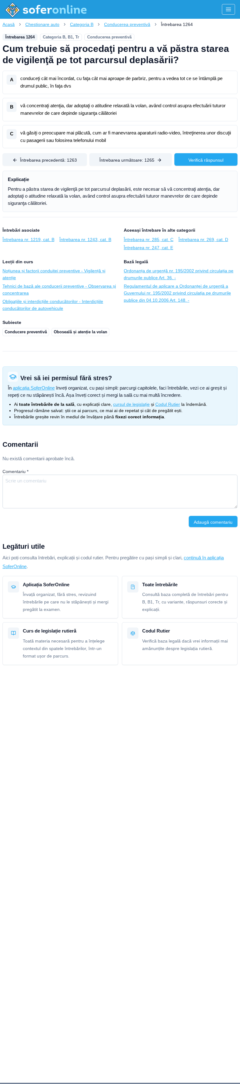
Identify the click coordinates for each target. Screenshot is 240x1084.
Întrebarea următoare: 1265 (126, 160)
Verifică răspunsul (205, 160)
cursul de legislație (131, 404)
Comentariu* (15, 471)
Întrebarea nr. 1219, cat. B (28, 239)
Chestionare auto (42, 24)
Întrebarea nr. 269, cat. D (203, 239)
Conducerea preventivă (127, 24)
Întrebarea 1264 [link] (177, 24)
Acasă (8, 24)
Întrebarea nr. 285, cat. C (148, 239)
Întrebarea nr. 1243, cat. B (85, 239)
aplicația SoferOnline (34, 388)
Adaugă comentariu (213, 522)
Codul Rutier (167, 404)
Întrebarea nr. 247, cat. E (148, 247)
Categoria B (81, 24)
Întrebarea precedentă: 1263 (48, 160)
